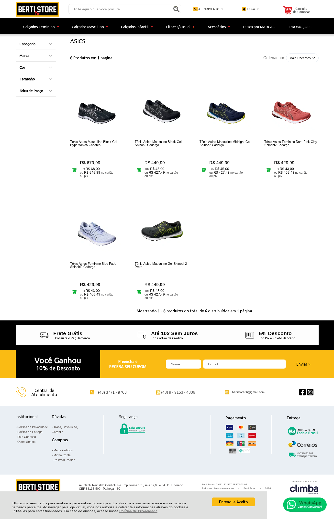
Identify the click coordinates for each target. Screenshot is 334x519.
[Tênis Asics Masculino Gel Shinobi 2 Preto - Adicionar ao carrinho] (139, 292)
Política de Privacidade (138, 511)
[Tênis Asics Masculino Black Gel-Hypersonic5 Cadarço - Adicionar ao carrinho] (74, 170)
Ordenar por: (274, 58)
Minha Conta (62, 455)
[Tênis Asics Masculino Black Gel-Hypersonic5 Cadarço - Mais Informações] (97, 106)
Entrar (251, 9)
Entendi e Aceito (233, 502)
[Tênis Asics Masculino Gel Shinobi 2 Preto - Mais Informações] (162, 227)
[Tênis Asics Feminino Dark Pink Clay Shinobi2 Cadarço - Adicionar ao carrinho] (268, 170)
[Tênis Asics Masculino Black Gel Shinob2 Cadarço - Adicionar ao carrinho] (139, 170)
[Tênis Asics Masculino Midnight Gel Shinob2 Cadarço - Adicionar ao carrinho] (204, 170)
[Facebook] (302, 392)
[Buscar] (176, 9)
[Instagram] (310, 392)
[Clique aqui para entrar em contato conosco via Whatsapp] (305, 505)
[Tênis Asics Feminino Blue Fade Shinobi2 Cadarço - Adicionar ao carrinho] (74, 292)
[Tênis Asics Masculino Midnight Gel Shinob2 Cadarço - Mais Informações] (226, 106)
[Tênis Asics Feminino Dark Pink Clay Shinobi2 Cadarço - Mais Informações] (291, 106)
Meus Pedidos (63, 450)
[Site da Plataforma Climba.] (304, 487)
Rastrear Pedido (64, 460)
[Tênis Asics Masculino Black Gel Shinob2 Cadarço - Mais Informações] (162, 106)
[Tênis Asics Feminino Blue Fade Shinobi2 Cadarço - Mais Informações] (97, 227)
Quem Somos (26, 442)
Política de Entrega (30, 432)
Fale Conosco (26, 437)
